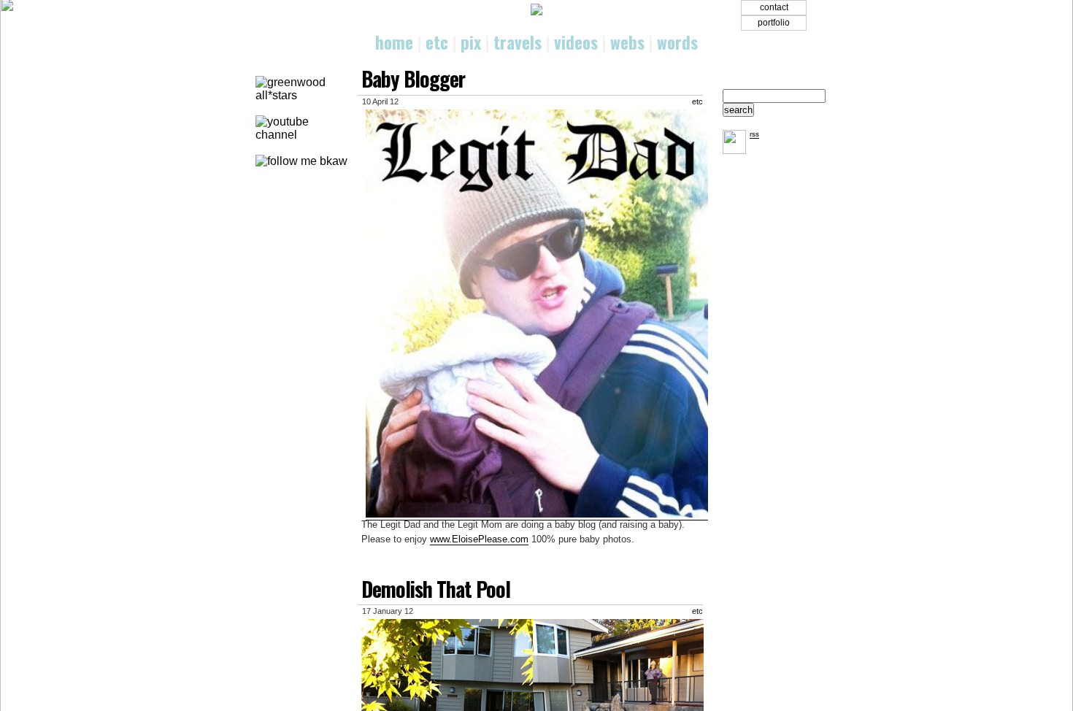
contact (774, 7)
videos (576, 42)
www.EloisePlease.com (479, 539)
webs (627, 42)
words (677, 42)
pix (471, 42)
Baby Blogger (413, 78)
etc (437, 42)
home (394, 42)
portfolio (774, 23)
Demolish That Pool (435, 589)
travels (517, 42)
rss (754, 134)
